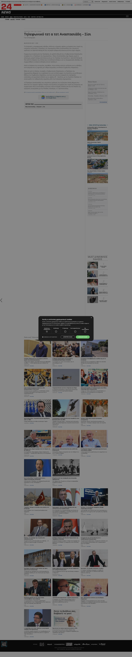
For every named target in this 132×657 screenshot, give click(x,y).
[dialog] (66, 328)
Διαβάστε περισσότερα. (65, 325)
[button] (49, 337)
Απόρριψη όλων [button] (67, 337)
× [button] (91, 317)
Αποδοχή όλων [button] (82, 337)
